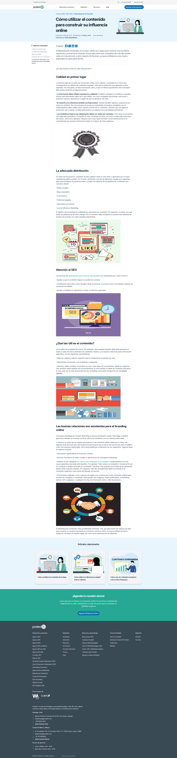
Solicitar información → (134, 7)
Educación (66, 643)
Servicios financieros (69, 649)
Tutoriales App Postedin (89, 652)
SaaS (64, 655)
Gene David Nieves (71, 37)
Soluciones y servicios (66, 7)
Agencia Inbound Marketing (40, 670)
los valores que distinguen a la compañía (93, 462)
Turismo (65, 652)
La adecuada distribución (39, 51)
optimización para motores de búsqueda (84, 276)
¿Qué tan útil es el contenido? (41, 57)
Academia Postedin (88, 640)
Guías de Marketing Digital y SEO (92, 646)
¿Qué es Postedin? (115, 637)
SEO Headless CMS (38, 685)
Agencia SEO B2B (37, 652)
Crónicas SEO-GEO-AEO (64, 14)
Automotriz (66, 640)
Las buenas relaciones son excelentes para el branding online (41, 61)
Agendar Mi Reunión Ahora (88, 613)
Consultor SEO (36, 655)
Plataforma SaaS (37, 682)
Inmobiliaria (66, 637)
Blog (107, 7)
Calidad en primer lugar (39, 49)
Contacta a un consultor (39, 2)
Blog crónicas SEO (87, 637)
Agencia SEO (36, 637)
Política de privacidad (68, 756)
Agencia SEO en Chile (39, 649)
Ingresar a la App (138, 2)
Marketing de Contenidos (83, 14)
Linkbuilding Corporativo (39, 667)
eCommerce (66, 646)
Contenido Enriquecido (39, 676)
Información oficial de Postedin (119, 640)
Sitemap (112, 646)
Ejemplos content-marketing (90, 655)
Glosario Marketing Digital (90, 643)
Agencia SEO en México (39, 646)
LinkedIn (137, 637)
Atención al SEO (36, 54)
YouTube (138, 640)
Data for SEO (36, 658)
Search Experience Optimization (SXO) (44, 664)
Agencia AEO (36, 640)
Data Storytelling (37, 679)
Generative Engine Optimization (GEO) (44, 661)
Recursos (97, 7)
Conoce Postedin (126, 2)
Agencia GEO (36, 643)
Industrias (84, 7)
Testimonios (113, 643)
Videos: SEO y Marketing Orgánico (92, 649)
